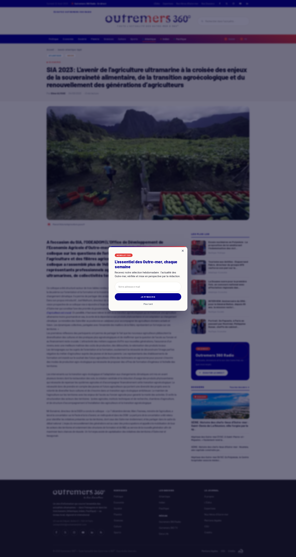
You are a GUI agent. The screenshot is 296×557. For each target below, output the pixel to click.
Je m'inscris (148, 297)
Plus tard (148, 304)
